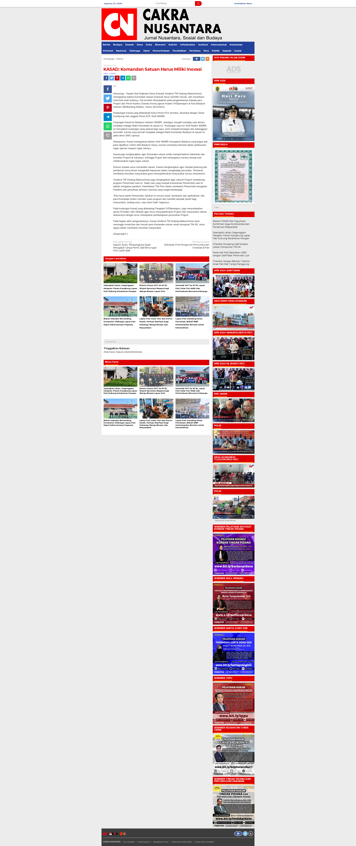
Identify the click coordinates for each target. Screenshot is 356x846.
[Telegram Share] (122, 78)
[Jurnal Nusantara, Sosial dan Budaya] (162, 24)
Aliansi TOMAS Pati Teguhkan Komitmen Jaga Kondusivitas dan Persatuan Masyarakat (231, 224)
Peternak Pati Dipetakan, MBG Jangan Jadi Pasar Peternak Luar (231, 254)
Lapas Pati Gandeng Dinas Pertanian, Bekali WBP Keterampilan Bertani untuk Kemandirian (189, 424)
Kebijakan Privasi (160, 842)
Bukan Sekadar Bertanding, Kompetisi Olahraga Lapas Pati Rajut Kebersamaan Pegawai (119, 322)
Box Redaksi (129, 842)
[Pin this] (117, 78)
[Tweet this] (111, 78)
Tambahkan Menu (243, 3)
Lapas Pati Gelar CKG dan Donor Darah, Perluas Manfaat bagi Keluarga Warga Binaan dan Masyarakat (155, 424)
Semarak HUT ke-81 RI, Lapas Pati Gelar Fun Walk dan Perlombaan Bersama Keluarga (191, 288)
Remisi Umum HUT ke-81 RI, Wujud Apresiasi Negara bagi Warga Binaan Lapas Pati (154, 288)
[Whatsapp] (128, 78)
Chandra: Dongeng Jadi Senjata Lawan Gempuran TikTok (230, 245)
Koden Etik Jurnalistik (204, 842)
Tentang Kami (144, 842)
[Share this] (106, 78)
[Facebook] (196, 59)
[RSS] (207, 59)
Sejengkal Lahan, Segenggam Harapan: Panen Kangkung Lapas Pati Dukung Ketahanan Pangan (120, 288)
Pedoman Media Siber (181, 842)
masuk (119, 352)
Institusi (113, 73)
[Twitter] (203, 59)
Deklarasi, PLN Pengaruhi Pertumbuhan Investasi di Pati (186, 245)
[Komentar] (133, 78)
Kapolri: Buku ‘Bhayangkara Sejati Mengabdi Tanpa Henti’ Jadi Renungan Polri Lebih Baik (135, 246)
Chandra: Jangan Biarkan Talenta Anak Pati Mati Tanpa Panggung (231, 262)
